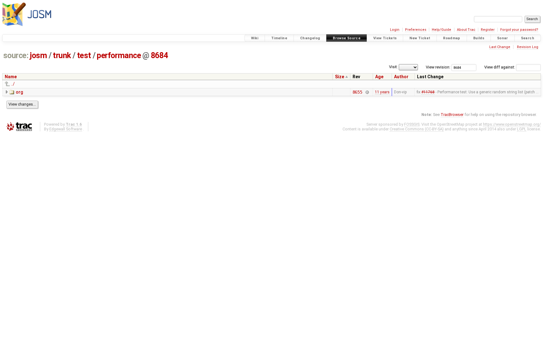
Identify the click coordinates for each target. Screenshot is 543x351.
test (84, 55)
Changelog (310, 38)
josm (38, 55)
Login (394, 30)
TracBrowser (452, 114)
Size (339, 76)
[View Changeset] (367, 92)
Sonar (502, 38)
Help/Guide (441, 30)
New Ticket (419, 38)
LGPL (521, 129)
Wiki (255, 38)
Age (379, 76)
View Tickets (385, 38)
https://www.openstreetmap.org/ (512, 124)
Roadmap (451, 38)
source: (16, 55)
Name (11, 76)
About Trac (466, 30)
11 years (382, 92)
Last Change (499, 47)
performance (119, 55)
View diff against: (500, 67)
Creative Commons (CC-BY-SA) (417, 129)
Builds (478, 38)
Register (488, 30)
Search (527, 38)
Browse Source (346, 38)
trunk (62, 55)
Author (401, 76)
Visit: (393, 66)
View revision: (438, 67)
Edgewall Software (65, 129)
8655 (357, 92)
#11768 (428, 92)
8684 (159, 55)
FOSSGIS (412, 124)
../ (13, 83)
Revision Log (527, 47)
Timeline (279, 38)
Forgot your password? (519, 30)
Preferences (415, 30)
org (19, 92)
